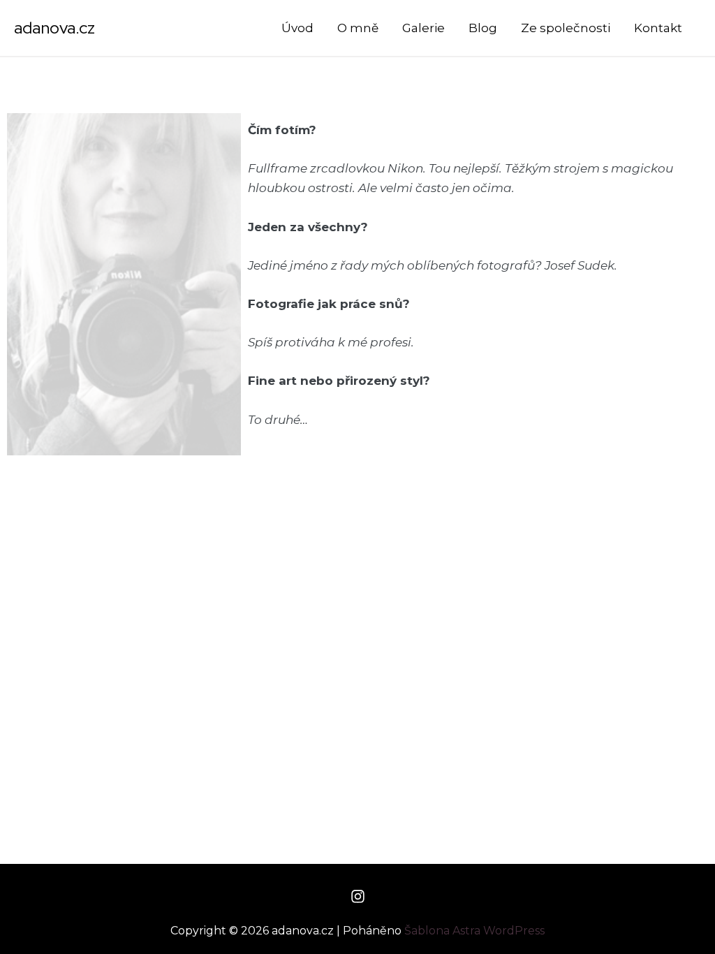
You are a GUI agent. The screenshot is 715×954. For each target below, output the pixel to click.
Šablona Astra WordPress (474, 930)
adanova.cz (54, 27)
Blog (483, 28)
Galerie (423, 28)
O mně (357, 28)
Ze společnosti (565, 28)
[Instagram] (357, 896)
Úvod (297, 28)
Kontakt (658, 28)
